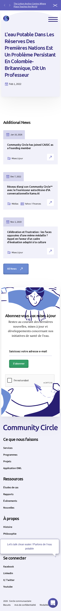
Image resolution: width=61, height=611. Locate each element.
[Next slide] (9, 5)
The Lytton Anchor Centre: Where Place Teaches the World (30, 5)
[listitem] (32, 5)
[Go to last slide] (4, 5)
